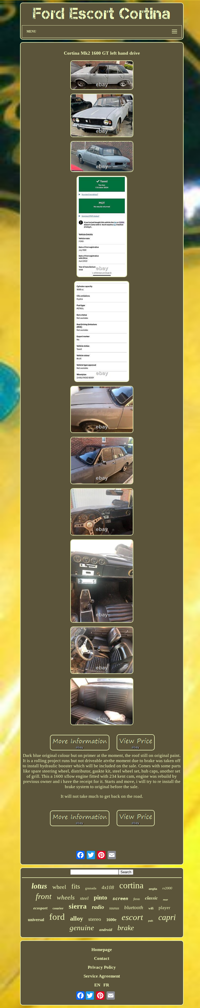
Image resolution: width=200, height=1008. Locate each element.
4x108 (108, 887)
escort (132, 917)
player (164, 907)
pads (150, 920)
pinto (100, 897)
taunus (114, 908)
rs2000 (167, 887)
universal (36, 919)
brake (125, 928)
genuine (82, 927)
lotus (39, 886)
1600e (111, 919)
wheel (59, 887)
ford (57, 917)
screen (120, 898)
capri (167, 917)
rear (165, 899)
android (105, 930)
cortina (131, 885)
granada (90, 888)
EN (97, 985)
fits (75, 886)
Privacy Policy (102, 967)
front (44, 896)
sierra (78, 906)
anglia (153, 888)
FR (106, 985)
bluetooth (133, 907)
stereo (94, 919)
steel (84, 898)
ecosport (40, 908)
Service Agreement (102, 976)
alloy (76, 918)
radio (98, 907)
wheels (66, 897)
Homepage (101, 949)
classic (151, 898)
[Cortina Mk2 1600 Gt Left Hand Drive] (101, 75)
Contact (101, 958)
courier (58, 908)
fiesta (136, 899)
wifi (150, 908)
